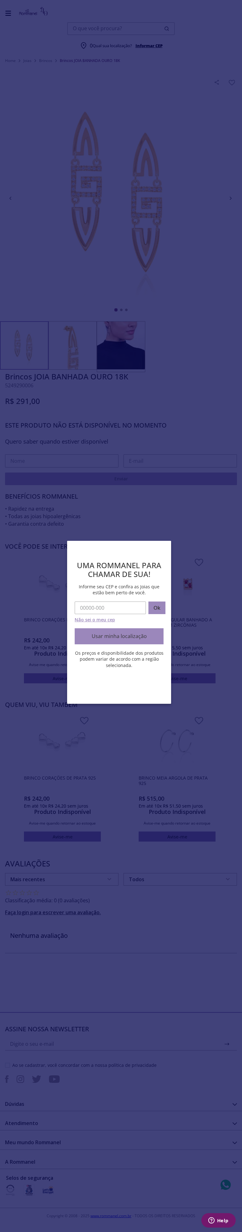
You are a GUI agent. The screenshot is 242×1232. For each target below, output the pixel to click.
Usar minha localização (119, 636)
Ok (156, 607)
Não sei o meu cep (95, 620)
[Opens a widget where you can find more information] (218, 1221)
